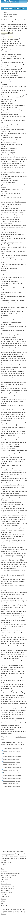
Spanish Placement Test (8, 875)
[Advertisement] (14, 807)
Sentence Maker (9, 20)
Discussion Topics (6, 892)
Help (2, 869)
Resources (4, 871)
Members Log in (6, 862)
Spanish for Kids (6, 884)
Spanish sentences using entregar (12, 756)
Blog (2, 903)
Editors (3, 901)
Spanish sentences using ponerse (12, 775)
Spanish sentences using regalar (11, 781)
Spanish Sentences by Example (11, 873)
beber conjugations (18, 851)
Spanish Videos (5, 890)
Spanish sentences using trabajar (11, 786)
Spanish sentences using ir (10, 764)
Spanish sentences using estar (11, 759)
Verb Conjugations (8, 854)
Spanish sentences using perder (11, 772)
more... (20, 30)
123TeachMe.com (19, 909)
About (2, 866)
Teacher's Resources (7, 886)
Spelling (3, 894)
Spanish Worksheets (7, 888)
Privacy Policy (19, 911)
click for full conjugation (18, 858)
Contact (3, 864)
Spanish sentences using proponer (12, 778)
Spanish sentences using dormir (11, 751)
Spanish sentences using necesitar (12, 767)
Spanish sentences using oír (10, 770)
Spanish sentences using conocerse (12, 748)
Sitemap (3, 899)
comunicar (5, 856)
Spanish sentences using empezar (12, 753)
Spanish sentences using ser (10, 783)
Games (3, 881)
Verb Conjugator (6, 877)
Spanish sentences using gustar (11, 762)
